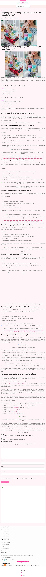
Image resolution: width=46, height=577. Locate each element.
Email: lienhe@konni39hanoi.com (7, 559)
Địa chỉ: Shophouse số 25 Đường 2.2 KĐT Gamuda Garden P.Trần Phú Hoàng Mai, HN (17, 555)
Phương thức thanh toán (6, 548)
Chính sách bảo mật (5, 538)
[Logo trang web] (23, 3)
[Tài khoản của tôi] (45, 3)
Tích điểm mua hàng (5, 531)
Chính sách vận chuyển (5, 542)
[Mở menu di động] (1, 3)
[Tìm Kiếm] (29, 6)
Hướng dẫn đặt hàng (5, 546)
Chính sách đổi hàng (5, 544)
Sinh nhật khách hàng (5, 529)
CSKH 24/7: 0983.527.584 (7, 557)
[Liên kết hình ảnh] (23, 561)
